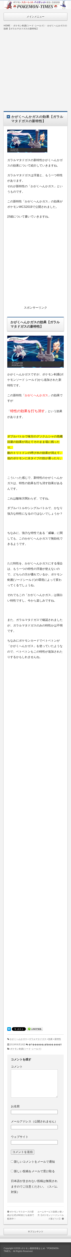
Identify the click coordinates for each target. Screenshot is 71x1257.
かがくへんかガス (18, 1039)
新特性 (57, 1039)
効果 (50, 1039)
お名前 (15, 1106)
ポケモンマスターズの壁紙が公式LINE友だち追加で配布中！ (20, 1215)
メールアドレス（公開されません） (34, 1121)
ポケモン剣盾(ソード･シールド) (25, 1049)
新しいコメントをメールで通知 (34, 1161)
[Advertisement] (35, 68)
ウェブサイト (19, 1136)
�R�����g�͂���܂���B (45, 1044)
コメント (17, 1066)
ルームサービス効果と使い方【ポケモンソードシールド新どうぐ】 (51, 1215)
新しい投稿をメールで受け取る (34, 1171)
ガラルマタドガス (37, 1039)
